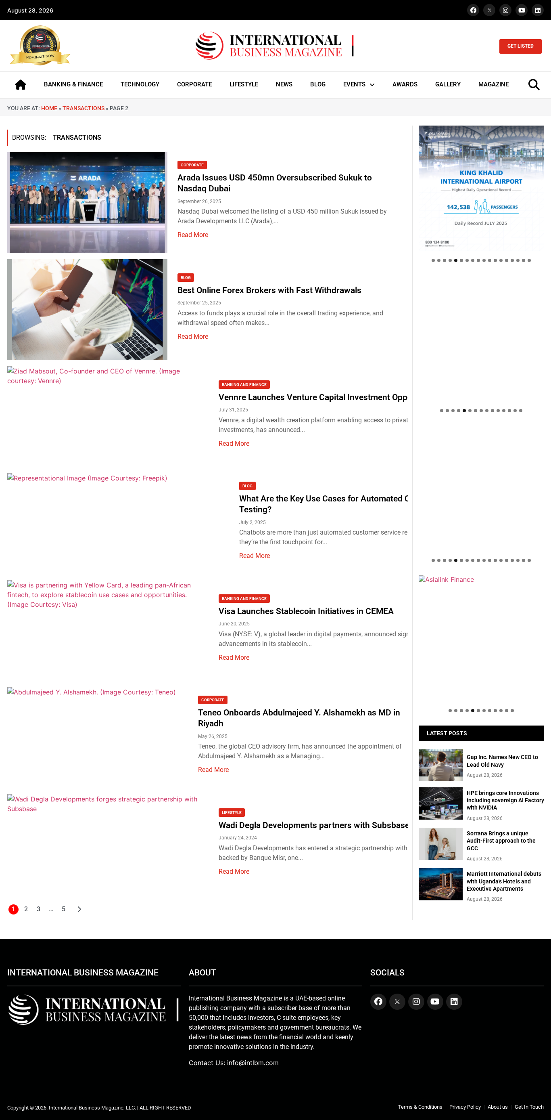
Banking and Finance (244, 384)
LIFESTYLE (244, 84)
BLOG (318, 84)
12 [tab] (495, 260)
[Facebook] (473, 10)
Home (49, 108)
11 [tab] (489, 260)
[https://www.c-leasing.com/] (481, 488)
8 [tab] (472, 260)
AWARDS (404, 84)
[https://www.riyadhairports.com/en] (481, 188)
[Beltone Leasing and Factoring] (481, 638)
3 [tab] (444, 260)
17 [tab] (523, 260)
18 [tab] (529, 260)
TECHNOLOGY (140, 84)
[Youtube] (522, 10)
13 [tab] (501, 260)
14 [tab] (506, 260)
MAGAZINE (493, 84)
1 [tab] (433, 260)
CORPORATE (194, 84)
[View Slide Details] (481, 338)
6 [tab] (461, 260)
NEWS (284, 84)
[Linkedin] (538, 10)
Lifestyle (232, 812)
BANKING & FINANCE (73, 84)
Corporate (192, 165)
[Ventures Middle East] (481, 583)
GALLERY (448, 84)
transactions (83, 108)
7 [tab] (467, 260)
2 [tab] (438, 260)
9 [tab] (478, 260)
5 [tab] (455, 260)
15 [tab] (512, 260)
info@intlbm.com (253, 1063)
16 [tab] (518, 260)
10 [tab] (484, 260)
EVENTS (354, 84)
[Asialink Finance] (481, 579)
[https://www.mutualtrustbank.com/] (481, 430)
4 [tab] (450, 260)
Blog (186, 277)
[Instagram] (505, 10)
